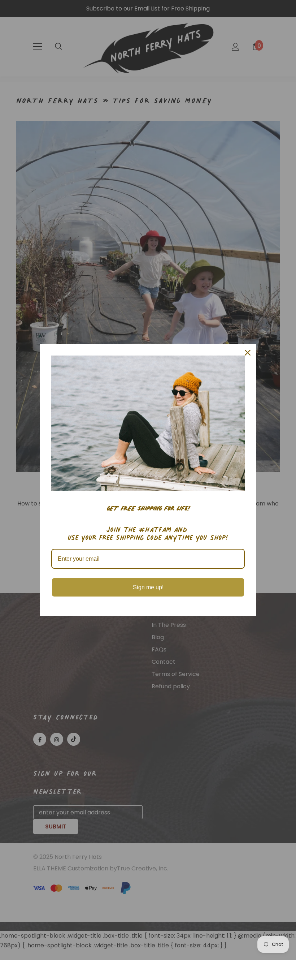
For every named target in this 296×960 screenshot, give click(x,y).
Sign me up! (148, 587)
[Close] (247, 352)
